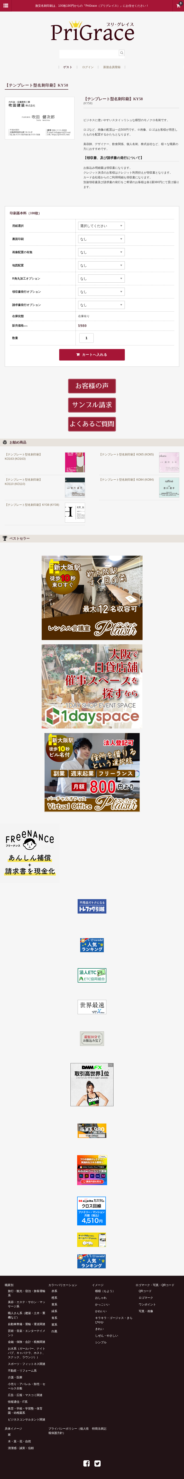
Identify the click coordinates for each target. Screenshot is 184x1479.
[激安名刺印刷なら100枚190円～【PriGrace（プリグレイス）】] (92, 39)
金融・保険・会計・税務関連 (26, 1342)
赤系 (54, 1291)
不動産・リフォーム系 (22, 1370)
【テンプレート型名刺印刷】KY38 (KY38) (32, 505)
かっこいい (102, 1304)
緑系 (54, 1311)
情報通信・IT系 (18, 1401)
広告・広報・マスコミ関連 (25, 1395)
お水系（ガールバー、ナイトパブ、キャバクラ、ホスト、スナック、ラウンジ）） (26, 1353)
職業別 (9, 1285)
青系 (54, 1318)
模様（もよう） (105, 1291)
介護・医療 (15, 1377)
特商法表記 (99, 1428)
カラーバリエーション (62, 1285)
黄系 (54, 1304)
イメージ (98, 1285)
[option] (40, 118)
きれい (99, 1329)
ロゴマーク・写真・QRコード (155, 1285)
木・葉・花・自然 (19, 1441)
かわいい (101, 1311)
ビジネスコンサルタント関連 (26, 1419)
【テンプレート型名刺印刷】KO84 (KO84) (126, 479)
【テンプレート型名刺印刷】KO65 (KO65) (126, 454)
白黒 (54, 1331)
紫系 (54, 1324)
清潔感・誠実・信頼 (21, 1448)
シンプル (101, 1342)
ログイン (88, 67)
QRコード (145, 1291)
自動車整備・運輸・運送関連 (26, 1324)
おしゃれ (101, 1297)
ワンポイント (147, 1304)
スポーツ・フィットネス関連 (26, 1364)
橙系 (54, 1297)
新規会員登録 (112, 67)
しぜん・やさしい (106, 1335)
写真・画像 (146, 1311)
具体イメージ (13, 1428)
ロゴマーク (146, 1297)
